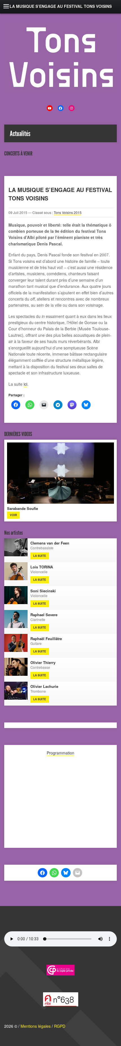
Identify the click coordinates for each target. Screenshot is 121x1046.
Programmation (60, 753)
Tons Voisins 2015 (68, 212)
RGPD (59, 1026)
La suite (39, 556)
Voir (13, 515)
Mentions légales (36, 1026)
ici (25, 384)
